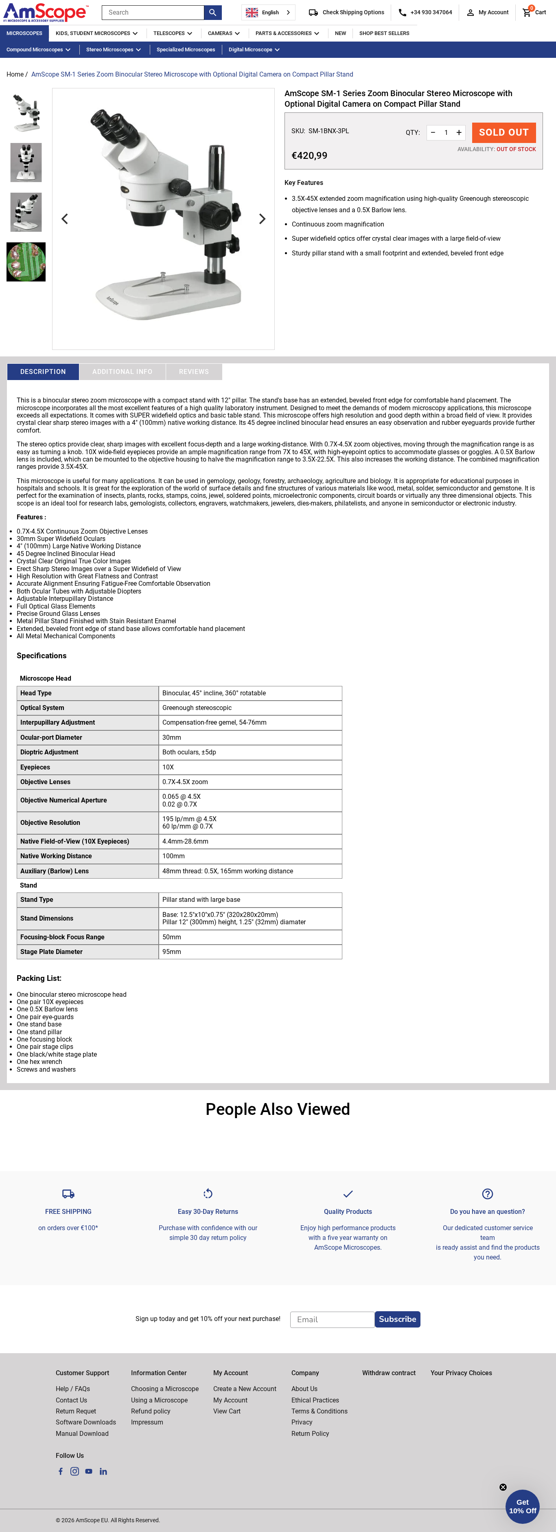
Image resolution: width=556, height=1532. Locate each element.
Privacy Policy (153, 880)
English (270, 12)
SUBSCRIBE (230, 854)
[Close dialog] (410, 698)
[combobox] (268, 12)
